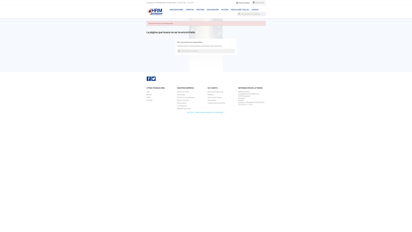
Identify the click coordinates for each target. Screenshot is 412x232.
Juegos (254, 9)
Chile (148, 97)
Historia (200, 9)
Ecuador (149, 100)
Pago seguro (181, 103)
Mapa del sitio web (183, 109)
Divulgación (213, 9)
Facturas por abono (215, 97)
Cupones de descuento (216, 103)
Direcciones (212, 100)
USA (147, 92)
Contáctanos (182, 106)
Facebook (149, 79)
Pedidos (211, 95)
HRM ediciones (176, 9)
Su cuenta (213, 88)
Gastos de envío (183, 92)
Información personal (215, 92)
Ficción (224, 9)
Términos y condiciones (185, 97)
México (149, 95)
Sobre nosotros (183, 100)
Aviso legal (181, 95)
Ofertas (190, 9)
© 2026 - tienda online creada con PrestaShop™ (206, 112)
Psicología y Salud (240, 9)
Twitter (153, 79)
